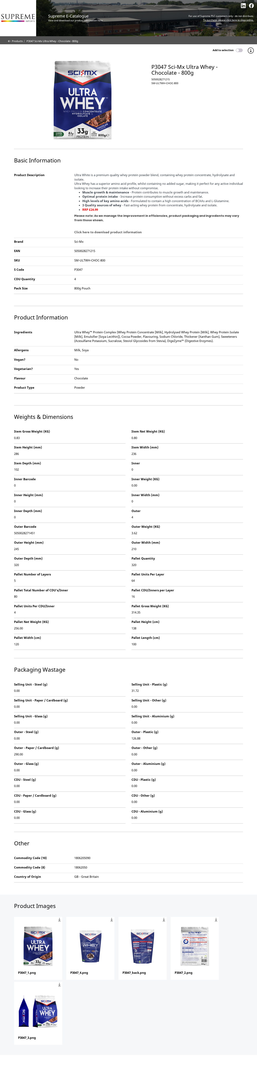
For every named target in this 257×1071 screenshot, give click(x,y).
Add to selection (223, 50)
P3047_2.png (184, 973)
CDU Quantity (24, 279)
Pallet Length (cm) (146, 638)
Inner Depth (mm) (28, 511)
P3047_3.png (27, 1038)
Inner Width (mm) (145, 495)
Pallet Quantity (143, 558)
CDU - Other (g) (143, 795)
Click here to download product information (108, 232)
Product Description (29, 175)
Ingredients (23, 332)
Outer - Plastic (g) (145, 732)
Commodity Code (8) (29, 867)
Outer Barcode (25, 527)
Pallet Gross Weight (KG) (150, 606)
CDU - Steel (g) (25, 780)
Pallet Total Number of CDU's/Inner (41, 590)
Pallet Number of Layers (32, 574)
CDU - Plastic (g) (144, 780)
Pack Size (21, 288)
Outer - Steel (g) (26, 732)
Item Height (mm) (28, 447)
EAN (17, 251)
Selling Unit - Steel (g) (30, 684)
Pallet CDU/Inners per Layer (153, 590)
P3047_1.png (27, 973)
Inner (136, 463)
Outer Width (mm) (146, 542)
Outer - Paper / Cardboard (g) (36, 748)
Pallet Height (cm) (145, 622)
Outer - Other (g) (144, 748)
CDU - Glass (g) (25, 811)
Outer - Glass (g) (26, 764)
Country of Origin (27, 877)
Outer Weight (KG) (146, 527)
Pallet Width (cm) (27, 638)
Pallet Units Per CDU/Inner (34, 606)
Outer (136, 511)
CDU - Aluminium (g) (147, 811)
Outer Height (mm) (29, 542)
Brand (18, 242)
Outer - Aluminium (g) (148, 764)
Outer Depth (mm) (28, 558)
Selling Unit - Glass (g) (31, 716)
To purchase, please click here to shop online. (228, 20)
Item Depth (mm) (27, 463)
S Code (19, 269)
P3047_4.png (79, 973)
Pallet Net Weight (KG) (31, 622)
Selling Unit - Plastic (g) (149, 684)
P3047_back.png (134, 973)
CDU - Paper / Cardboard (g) (35, 795)
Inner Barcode (25, 479)
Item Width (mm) (145, 447)
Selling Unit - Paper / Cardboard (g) (41, 700)
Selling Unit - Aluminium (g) (153, 716)
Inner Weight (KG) (145, 479)
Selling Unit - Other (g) (149, 700)
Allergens (21, 350)
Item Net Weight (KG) (148, 431)
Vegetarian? (23, 369)
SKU (17, 260)
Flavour (19, 378)
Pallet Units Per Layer (148, 574)
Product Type (24, 387)
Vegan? (19, 359)
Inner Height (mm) (28, 495)
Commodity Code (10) (30, 858)
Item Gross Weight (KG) (32, 431)
